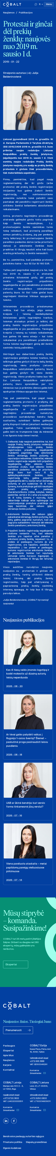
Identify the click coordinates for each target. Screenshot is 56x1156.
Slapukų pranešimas (36, 1142)
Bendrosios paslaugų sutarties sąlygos (23, 1136)
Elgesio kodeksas (12, 1148)
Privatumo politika (12, 1142)
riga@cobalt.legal (11, 1095)
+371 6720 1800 (11, 1098)
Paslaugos (9, 1045)
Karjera (7, 1064)
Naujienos (8, 12)
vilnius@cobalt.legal (39, 1095)
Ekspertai (8, 1050)
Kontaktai (8, 1069)
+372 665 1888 (37, 1061)
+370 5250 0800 (38, 1098)
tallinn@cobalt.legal (39, 1058)
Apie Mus (8, 1055)
